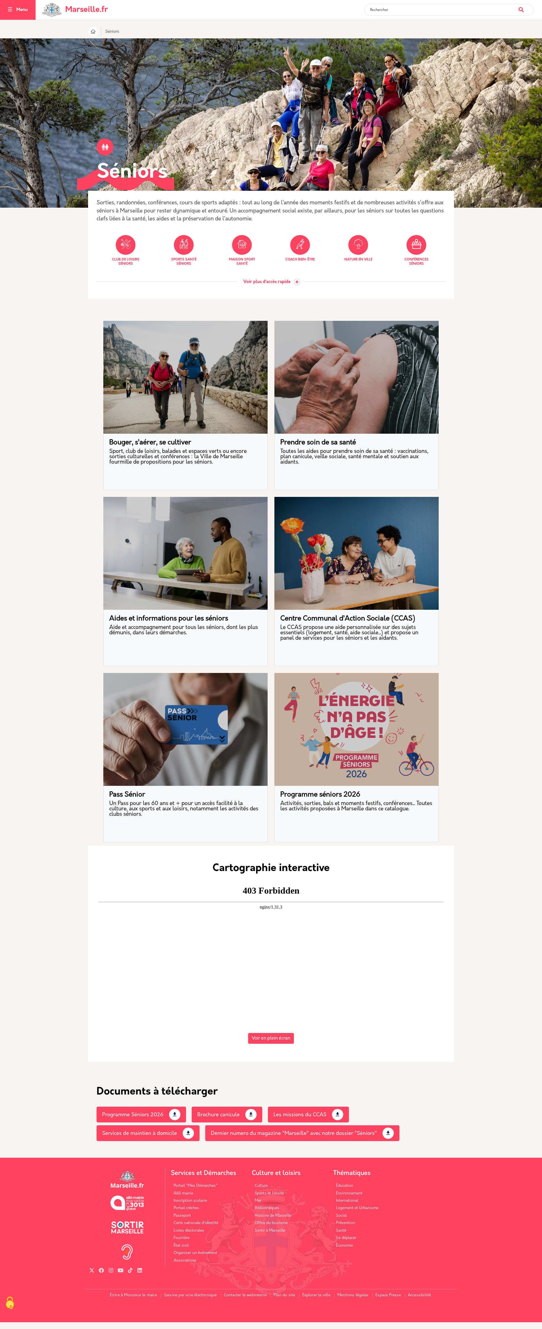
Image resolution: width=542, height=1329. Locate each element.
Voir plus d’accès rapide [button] (266, 282)
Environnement (349, 1193)
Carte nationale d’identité (196, 1223)
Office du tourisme (271, 1223)
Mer (258, 1201)
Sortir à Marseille (270, 1230)
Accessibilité (419, 1295)
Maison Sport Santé (242, 262)
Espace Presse (388, 1295)
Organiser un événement (195, 1253)
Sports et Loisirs (269, 1193)
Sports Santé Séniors (183, 262)
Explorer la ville (316, 1295)
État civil (181, 1245)
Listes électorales (189, 1230)
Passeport (182, 1216)
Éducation (344, 1186)
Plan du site (284, 1295)
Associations (185, 1260)
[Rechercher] (526, 7)
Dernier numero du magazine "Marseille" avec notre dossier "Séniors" (294, 1133)
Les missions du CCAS (300, 1115)
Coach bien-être (300, 259)
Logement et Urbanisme (357, 1208)
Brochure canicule (218, 1115)
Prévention (345, 1223)
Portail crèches (186, 1208)
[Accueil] (93, 32)
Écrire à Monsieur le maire (133, 1295)
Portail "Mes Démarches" (195, 1186)
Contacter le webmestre (245, 1295)
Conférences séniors (417, 262)
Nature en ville (358, 259)
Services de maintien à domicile (139, 1133)
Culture (261, 1186)
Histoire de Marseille (273, 1216)
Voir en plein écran (271, 1038)
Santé (341, 1230)
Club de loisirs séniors (125, 262)
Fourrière (181, 1238)
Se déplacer (346, 1238)
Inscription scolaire (190, 1201)
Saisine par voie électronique (190, 1295)
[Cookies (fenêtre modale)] (10, 1303)
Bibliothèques (267, 1208)
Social (341, 1216)
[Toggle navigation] (10, 10)
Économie (344, 1245)
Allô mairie (183, 1193)
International (347, 1201)
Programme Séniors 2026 (132, 1115)
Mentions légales (352, 1295)
